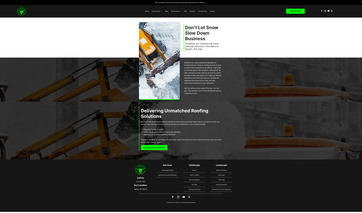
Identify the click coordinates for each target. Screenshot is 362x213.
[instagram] (325, 11)
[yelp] (331, 11)
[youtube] (328, 11)
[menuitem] (146, 11)
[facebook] (321, 11)
